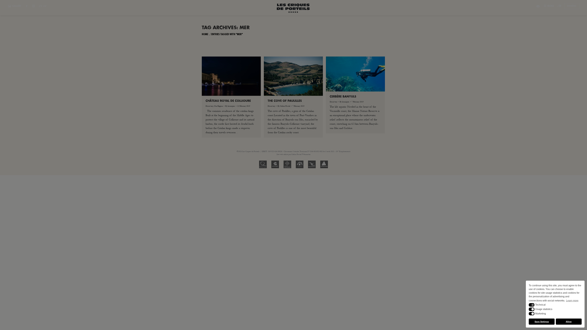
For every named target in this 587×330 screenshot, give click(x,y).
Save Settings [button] (542, 321)
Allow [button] (569, 321)
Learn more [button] (572, 300)
